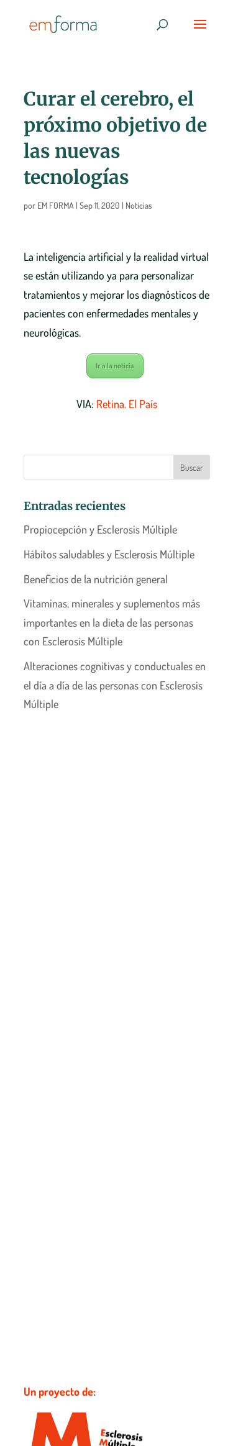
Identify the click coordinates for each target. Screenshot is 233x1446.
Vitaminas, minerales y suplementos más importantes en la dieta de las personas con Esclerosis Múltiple (112, 622)
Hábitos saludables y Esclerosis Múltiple (109, 554)
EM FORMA (55, 205)
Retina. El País (126, 404)
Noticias (139, 205)
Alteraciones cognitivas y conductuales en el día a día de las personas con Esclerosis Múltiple (115, 685)
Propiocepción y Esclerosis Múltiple (100, 529)
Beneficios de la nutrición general (96, 579)
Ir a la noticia (115, 365)
